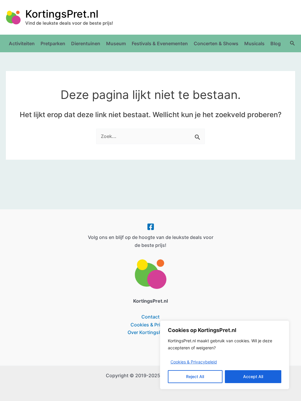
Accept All (253, 376)
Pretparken (53, 43)
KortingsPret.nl (61, 14)
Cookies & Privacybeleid (193, 361)
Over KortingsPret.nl (150, 332)
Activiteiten (22, 43)
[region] (224, 355)
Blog (275, 43)
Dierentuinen (85, 43)
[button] (292, 43)
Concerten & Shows (216, 43)
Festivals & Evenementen (160, 43)
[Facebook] (150, 226)
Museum (116, 43)
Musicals (254, 43)
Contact (150, 317)
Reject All (195, 376)
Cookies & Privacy (151, 325)
